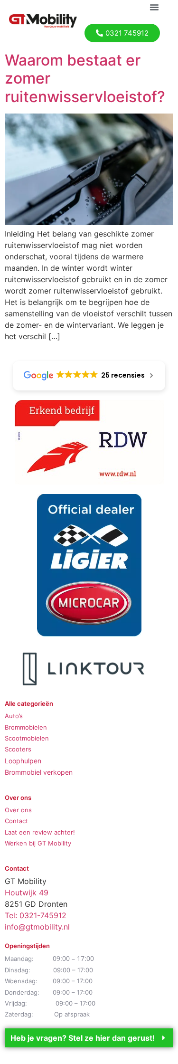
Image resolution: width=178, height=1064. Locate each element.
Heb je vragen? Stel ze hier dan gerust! (82, 1038)
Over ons (18, 810)
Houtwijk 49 (26, 892)
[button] (154, 7)
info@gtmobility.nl (37, 926)
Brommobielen (26, 727)
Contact (16, 821)
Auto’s (14, 716)
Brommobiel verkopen (39, 772)
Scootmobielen (27, 738)
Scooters (18, 749)
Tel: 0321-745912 (35, 915)
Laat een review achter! (40, 832)
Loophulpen (23, 761)
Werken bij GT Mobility (38, 843)
